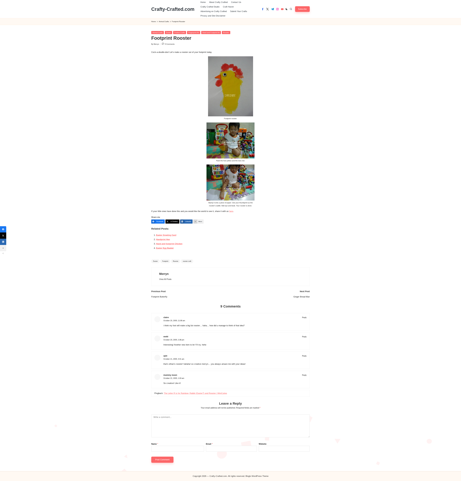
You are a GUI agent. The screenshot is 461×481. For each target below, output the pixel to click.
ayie (165, 356)
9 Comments (170, 44)
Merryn (164, 273)
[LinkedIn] (3, 242)
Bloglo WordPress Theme (257, 476)
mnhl (165, 336)
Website (262, 444)
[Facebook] (3, 229)
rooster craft (187, 261)
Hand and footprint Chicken (169, 244)
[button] (302, 9)
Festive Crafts (179, 32)
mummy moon (170, 375)
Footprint (165, 261)
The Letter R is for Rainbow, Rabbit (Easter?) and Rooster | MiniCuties (195, 393)
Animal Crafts (157, 32)
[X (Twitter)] (3, 235)
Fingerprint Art (193, 32)
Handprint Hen (163, 239)
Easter (168, 32)
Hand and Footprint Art (211, 32)
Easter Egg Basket (165, 248)
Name (154, 444)
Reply (304, 317)
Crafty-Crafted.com (172, 9)
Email (209, 444)
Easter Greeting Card (166, 235)
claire (166, 317)
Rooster (226, 32)
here (231, 211)
